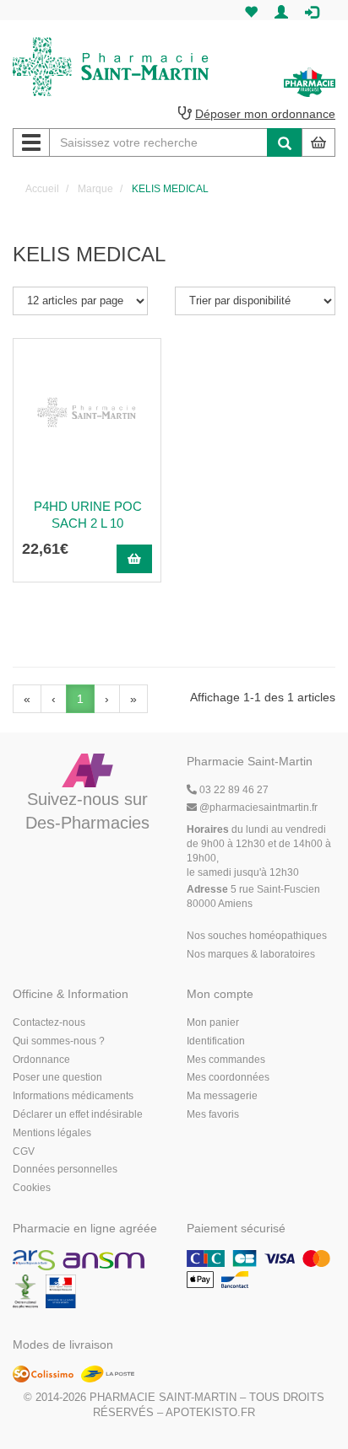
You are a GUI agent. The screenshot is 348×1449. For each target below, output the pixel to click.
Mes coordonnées (228, 1077)
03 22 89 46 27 (233, 790)
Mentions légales (52, 1133)
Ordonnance (41, 1059)
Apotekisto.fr (210, 1412)
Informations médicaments (73, 1096)
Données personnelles (65, 1169)
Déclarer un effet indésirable (78, 1114)
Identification (216, 1041)
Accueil (42, 189)
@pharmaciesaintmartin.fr (258, 807)
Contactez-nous (49, 1022)
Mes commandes (226, 1059)
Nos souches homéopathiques (257, 936)
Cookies (32, 1188)
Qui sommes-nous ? (59, 1041)
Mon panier (213, 1022)
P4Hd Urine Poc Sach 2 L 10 (88, 514)
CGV (24, 1151)
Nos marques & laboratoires (251, 954)
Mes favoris (213, 1114)
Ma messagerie (222, 1096)
